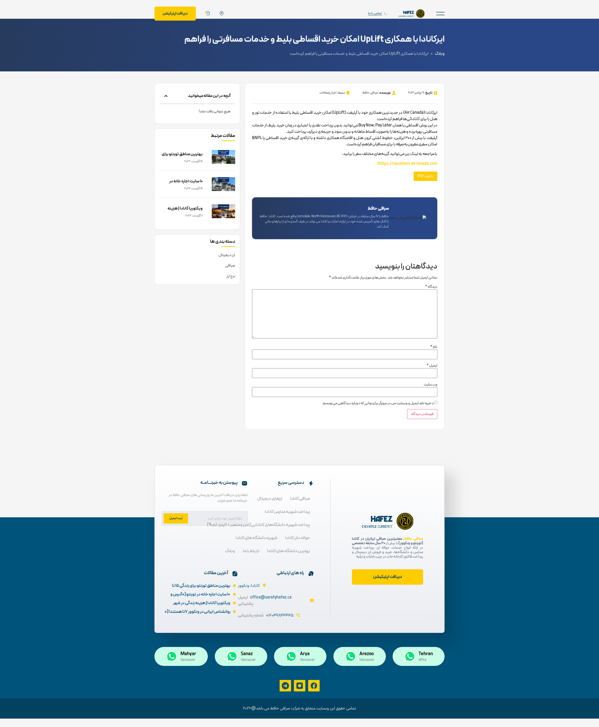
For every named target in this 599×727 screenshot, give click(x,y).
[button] (440, 13)
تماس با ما (375, 13)
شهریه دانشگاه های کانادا (256, 538)
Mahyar (188, 653)
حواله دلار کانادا (297, 538)
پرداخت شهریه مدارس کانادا (287, 512)
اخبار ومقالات (327, 92)
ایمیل (432, 365)
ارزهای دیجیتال (269, 499)
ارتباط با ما (251, 551)
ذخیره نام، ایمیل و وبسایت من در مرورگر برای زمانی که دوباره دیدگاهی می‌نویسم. (378, 403)
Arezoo (366, 653)
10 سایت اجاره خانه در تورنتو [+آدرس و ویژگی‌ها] (182, 184)
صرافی (230, 266)
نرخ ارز (230, 276)
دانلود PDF (425, 176)
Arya (305, 653)
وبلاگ (440, 54)
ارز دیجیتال (227, 255)
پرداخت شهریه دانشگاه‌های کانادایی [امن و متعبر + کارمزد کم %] (258, 525)
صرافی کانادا (300, 499)
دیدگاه (431, 287)
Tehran (426, 653)
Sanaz (247, 653)
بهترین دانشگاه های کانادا (288, 551)
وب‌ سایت (430, 384)
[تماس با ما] (385, 13)
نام (433, 347)
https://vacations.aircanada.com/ (407, 164)
